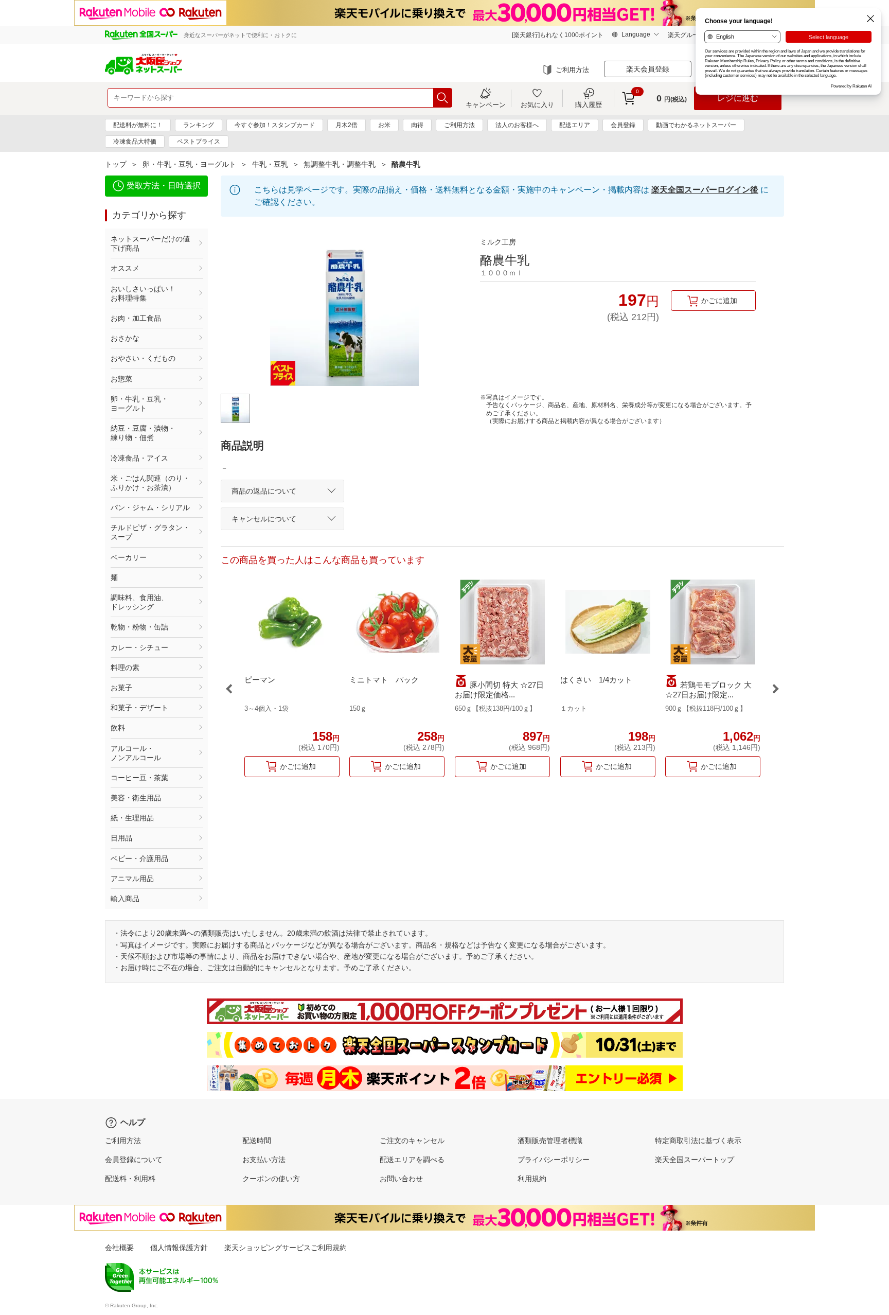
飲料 (118, 728)
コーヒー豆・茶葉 (139, 778)
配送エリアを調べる (412, 1159)
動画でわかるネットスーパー (696, 125)
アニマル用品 (132, 878)
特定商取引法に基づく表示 (698, 1140)
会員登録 (623, 125)
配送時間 (256, 1140)
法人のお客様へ (517, 125)
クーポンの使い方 (271, 1178)
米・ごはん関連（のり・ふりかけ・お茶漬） (150, 483)
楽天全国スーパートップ (694, 1159)
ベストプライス (198, 141)
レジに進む (737, 98)
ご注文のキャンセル (412, 1140)
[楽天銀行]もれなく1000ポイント (557, 35)
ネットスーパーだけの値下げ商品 (150, 243)
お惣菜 (121, 379)
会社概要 (119, 1247)
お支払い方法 (264, 1159)
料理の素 (125, 667)
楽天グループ (686, 35)
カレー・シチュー (139, 647)
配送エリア (574, 125)
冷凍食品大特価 (134, 141)
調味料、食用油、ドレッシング (139, 602)
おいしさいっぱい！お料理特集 (143, 293)
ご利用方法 (572, 69)
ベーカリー (129, 557)
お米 (384, 125)
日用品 (121, 838)
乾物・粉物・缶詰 (139, 627)
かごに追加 (719, 300)
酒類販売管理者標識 (550, 1140)
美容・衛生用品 (136, 798)
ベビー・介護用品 (139, 858)
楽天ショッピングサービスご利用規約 (285, 1247)
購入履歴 (588, 104)
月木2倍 (346, 125)
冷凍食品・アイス (139, 458)
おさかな (125, 338)
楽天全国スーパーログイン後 (704, 189)
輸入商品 (125, 899)
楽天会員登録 (647, 69)
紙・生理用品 (132, 818)
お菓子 (121, 687)
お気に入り (537, 104)
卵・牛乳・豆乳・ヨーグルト (189, 164)
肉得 (417, 125)
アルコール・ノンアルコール (136, 753)
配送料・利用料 (130, 1178)
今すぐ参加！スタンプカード (275, 125)
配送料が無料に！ (138, 125)
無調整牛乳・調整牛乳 (340, 164)
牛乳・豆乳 (270, 164)
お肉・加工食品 (136, 318)
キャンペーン (486, 104)
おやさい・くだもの (143, 358)
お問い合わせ (401, 1178)
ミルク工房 (498, 242)
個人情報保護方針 (179, 1247)
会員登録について (134, 1159)
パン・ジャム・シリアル (150, 507)
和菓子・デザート (139, 708)
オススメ (125, 268)
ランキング (198, 125)
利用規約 (532, 1178)
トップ (116, 164)
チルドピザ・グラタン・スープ (150, 532)
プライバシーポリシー (554, 1159)
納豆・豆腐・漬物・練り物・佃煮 (143, 433)
